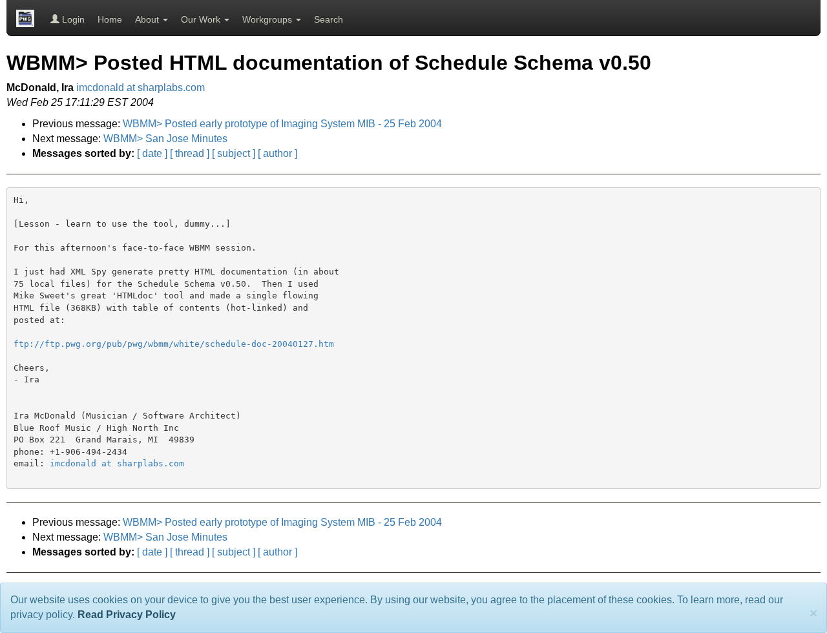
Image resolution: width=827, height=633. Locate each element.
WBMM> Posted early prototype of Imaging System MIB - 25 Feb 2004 (282, 123)
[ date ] (152, 153)
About (148, 19)
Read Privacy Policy (127, 614)
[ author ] (277, 153)
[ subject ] (233, 153)
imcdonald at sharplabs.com (140, 87)
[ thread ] (189, 153)
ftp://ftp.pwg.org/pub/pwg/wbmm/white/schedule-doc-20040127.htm (174, 344)
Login (72, 19)
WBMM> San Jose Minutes (165, 138)
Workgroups (268, 19)
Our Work (202, 19)
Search (328, 19)
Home (110, 19)
